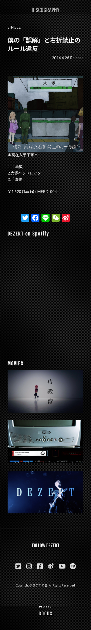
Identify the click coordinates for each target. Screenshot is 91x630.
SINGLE (14, 27)
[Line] (45, 218)
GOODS (46, 613)
